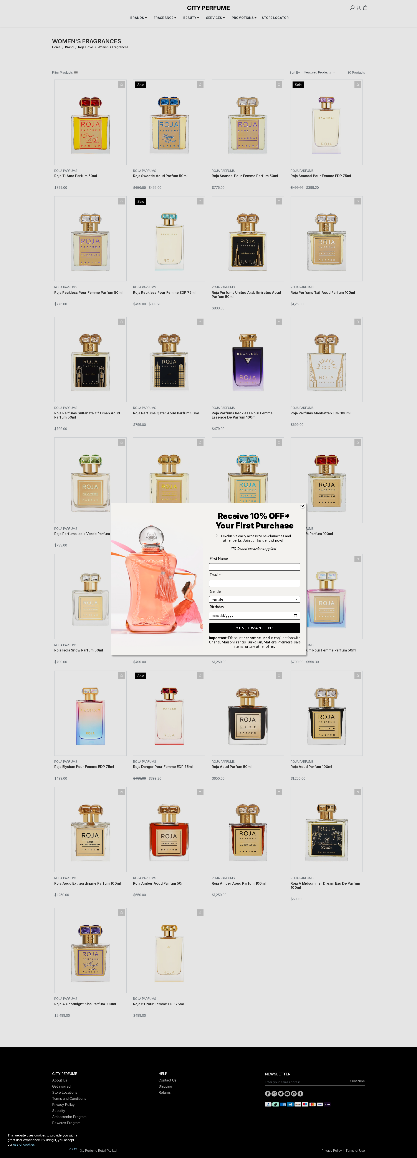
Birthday (217, 607)
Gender (216, 591)
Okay (73, 1149)
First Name (219, 558)
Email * (215, 575)
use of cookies (24, 1144)
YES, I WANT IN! (254, 628)
